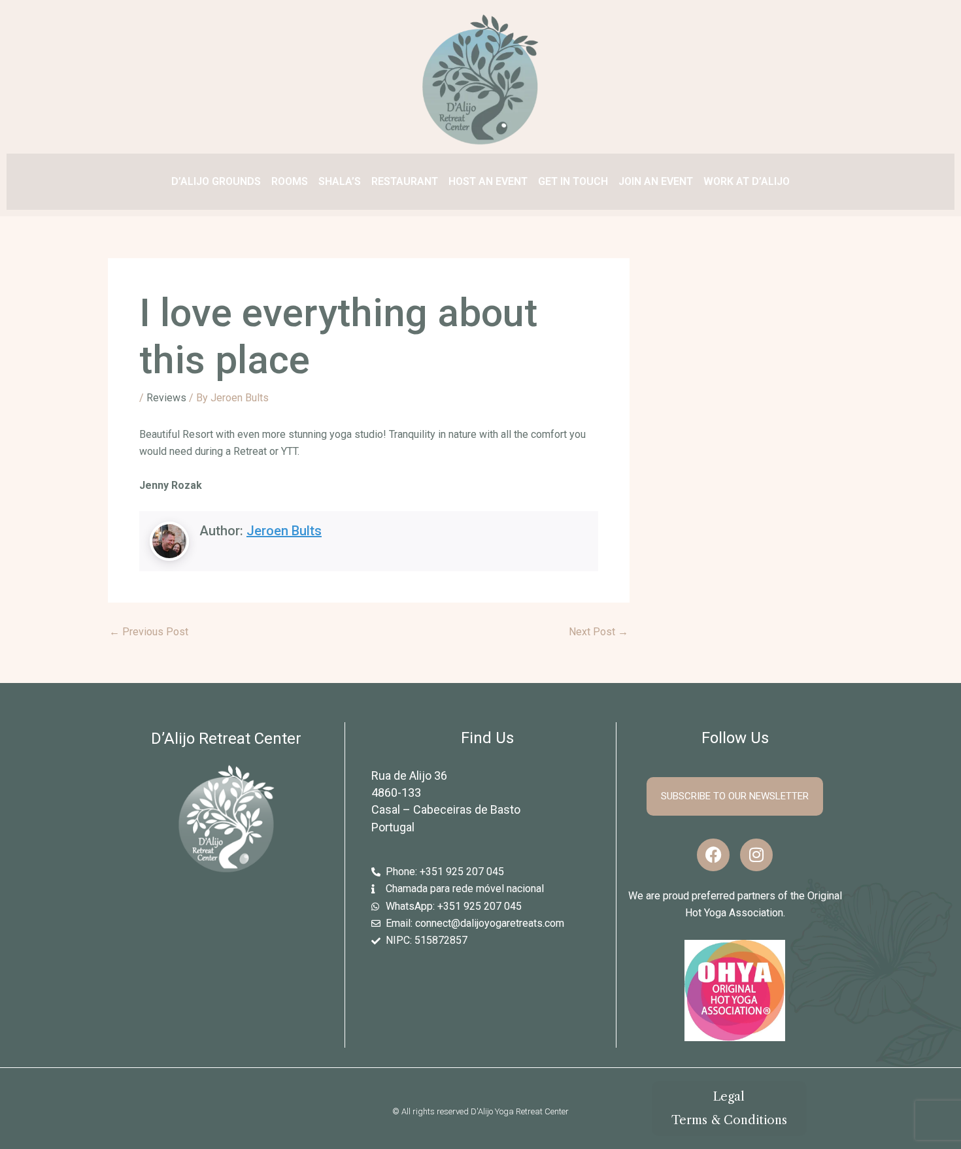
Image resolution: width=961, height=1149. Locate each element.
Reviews (166, 397)
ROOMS (289, 181)
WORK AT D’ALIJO (746, 181)
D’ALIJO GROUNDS (216, 181)
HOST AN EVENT (488, 181)
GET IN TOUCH (573, 181)
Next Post (598, 632)
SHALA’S (339, 181)
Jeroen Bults (284, 531)
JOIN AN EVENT (655, 181)
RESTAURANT (404, 181)
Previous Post (148, 632)
